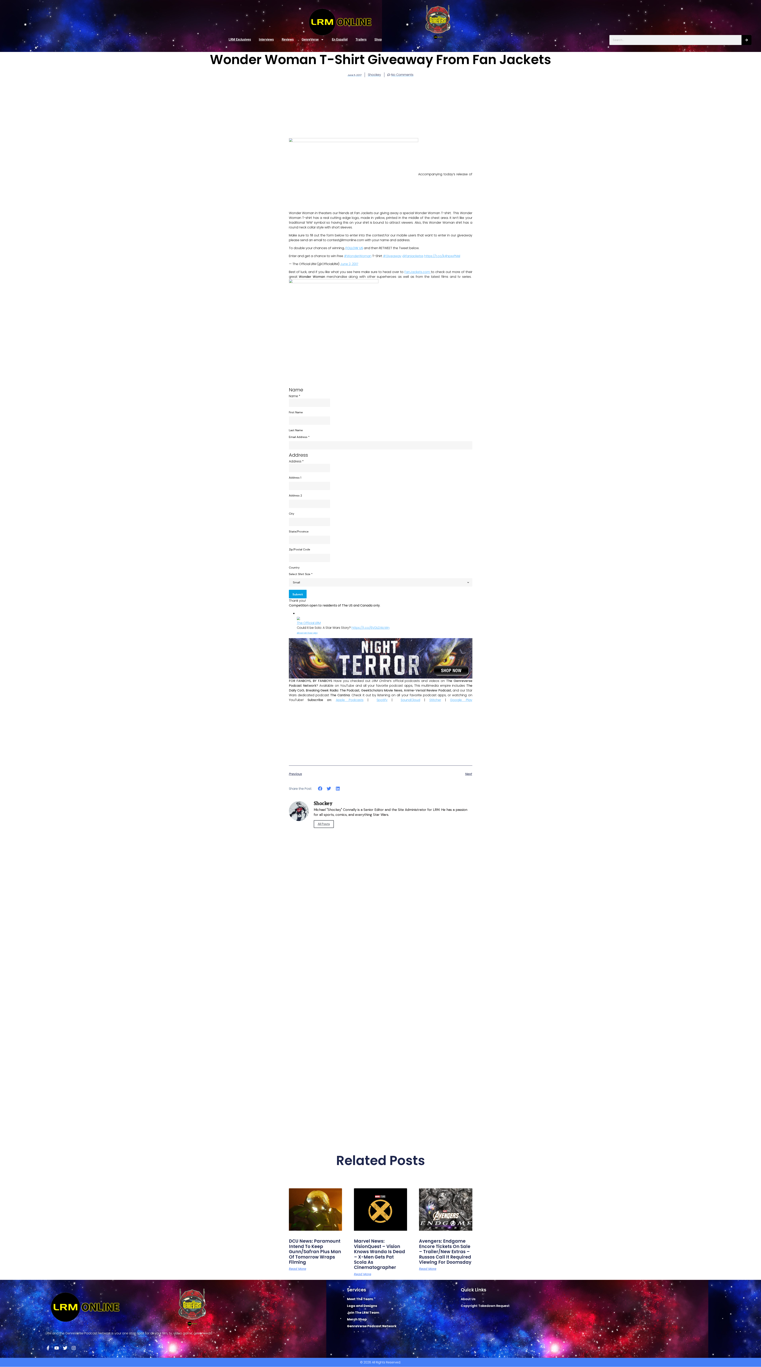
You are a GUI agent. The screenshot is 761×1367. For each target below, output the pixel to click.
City (291, 513)
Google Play (461, 700)
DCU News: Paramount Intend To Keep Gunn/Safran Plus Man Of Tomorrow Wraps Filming (315, 1251)
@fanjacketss (412, 256)
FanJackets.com (417, 272)
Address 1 (295, 477)
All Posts (324, 824)
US (361, 248)
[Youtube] (56, 1348)
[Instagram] (73, 1348)
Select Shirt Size (301, 574)
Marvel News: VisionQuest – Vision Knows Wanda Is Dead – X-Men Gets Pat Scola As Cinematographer (379, 1254)
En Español (340, 39)
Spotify (382, 700)
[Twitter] (65, 1348)
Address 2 (295, 495)
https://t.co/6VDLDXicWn (371, 627)
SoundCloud (410, 700)
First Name (296, 412)
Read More (297, 1268)
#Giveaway (392, 256)
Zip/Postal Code (299, 549)
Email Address (299, 437)
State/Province (299, 531)
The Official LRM (309, 623)
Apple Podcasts (349, 700)
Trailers (361, 39)
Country (294, 567)
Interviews (266, 39)
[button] (320, 788)
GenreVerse (310, 39)
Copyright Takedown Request (485, 1306)
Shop (378, 39)
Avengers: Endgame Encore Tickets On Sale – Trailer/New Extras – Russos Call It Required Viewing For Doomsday (445, 1251)
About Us (468, 1299)
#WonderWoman (357, 256)
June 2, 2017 (349, 264)
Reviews (288, 39)
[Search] (746, 40)
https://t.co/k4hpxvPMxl (442, 256)
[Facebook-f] (48, 1348)
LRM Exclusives (240, 39)
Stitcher (435, 700)
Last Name (296, 430)
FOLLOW (352, 248)
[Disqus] (380, 974)
